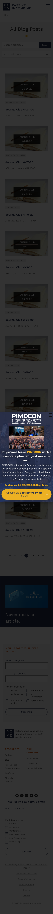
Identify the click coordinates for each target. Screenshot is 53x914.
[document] (26, 457)
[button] (50, 415)
